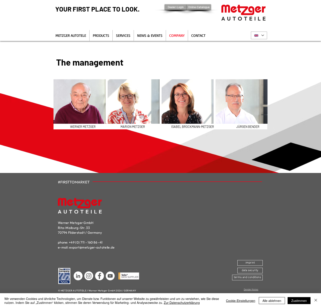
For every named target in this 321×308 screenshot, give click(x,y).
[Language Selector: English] (259, 35)
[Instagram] (88, 275)
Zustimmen (299, 300)
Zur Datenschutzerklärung (182, 302)
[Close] (315, 301)
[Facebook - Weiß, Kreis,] (99, 275)
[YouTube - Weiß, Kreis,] (110, 275)
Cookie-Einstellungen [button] (240, 300)
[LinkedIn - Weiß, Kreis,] (78, 275)
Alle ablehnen (271, 300)
